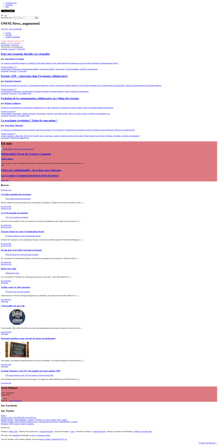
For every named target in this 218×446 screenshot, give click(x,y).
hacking (57, 136)
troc (108, 114)
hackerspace (48, 136)
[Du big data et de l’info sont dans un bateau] (21, 255)
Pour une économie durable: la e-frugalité (25, 53)
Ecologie (4, 49)
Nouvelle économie (57, 91)
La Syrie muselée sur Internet (14, 213)
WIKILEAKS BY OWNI (48, 422)
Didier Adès (13, 431)
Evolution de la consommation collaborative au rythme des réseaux (40, 98)
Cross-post (11, 49)
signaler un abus (6, 418)
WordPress (16, 435)
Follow (3, 416)
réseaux (84, 114)
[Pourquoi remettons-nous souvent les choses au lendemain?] (17, 357)
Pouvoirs (8, 35)
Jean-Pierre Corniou (14, 59)
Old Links (4, 283)
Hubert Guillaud (12, 103)
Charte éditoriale (20, 420)
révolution (117, 136)
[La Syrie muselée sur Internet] (16, 217)
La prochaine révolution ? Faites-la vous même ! (29, 120)
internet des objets (67, 136)
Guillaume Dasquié (46, 431)
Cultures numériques (12, 37)
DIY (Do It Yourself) (31, 136)
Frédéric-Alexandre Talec (143, 431)
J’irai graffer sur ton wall (12, 306)
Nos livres (15, 45)
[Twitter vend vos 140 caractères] (17, 292)
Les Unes (46, 420)
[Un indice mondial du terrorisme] (17, 199)
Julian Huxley (60, 69)
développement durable (30, 69)
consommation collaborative (11, 69)
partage (67, 91)
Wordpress (5, 424)
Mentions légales (7, 420)
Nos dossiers (5, 45)
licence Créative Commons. (24, 424)
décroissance (41, 114)
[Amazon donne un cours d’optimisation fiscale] (23, 236)
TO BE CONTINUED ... (208, 443)
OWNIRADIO (64, 422)
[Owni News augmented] (11, 29)
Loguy (72, 431)
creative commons (7, 136)
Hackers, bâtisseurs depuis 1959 (12, 41)
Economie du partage (41, 91)
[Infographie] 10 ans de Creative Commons (26, 153)
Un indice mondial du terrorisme (16, 194)
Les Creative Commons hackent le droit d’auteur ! (30, 175)
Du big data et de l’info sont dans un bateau (21, 250)
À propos (30, 420)
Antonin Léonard (13, 81)
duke (33, 435)
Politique (109, 136)
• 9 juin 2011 (20, 49)
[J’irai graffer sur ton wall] (17, 324)
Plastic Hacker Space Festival (94, 136)
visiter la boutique (15, 401)
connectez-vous (11, 3)
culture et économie (29, 114)
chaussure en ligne (43, 435)
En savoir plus (6, 206)
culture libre (19, 136)
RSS (7, 7)
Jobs (58, 420)
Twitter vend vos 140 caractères (15, 287)
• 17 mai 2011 (22, 71)
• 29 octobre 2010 (23, 116)
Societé (8, 33)
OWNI (11, 424)
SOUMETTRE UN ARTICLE (25, 418)
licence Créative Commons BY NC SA (53, 439)
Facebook (10, 67)
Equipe (53, 420)
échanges (50, 114)
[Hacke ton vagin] (12, 273)
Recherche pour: (7, 18)
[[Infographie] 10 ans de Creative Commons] (17, 149)
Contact (64, 420)
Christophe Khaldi (98, 431)
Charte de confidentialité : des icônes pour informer (31, 170)
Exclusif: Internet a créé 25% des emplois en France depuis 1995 (30, 371)
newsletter (9, 5)
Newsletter (20, 138)
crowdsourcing (27, 91)
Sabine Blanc (7, 159)
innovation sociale (60, 114)
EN (6, 15)
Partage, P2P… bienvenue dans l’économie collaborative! (34, 76)
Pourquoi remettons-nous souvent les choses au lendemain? (28, 338)
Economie (4, 71)
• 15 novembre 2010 (24, 93)
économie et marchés (47, 69)
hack (41, 136)
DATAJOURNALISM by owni (26, 422)
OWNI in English (7, 422)
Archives (38, 420)
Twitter (3, 67)
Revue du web (6, 190)
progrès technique (72, 69)
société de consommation (89, 69)
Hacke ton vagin (8, 268)
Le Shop (74, 422)
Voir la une (5, 180)
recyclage (77, 114)
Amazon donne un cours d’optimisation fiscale (22, 231)
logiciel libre (78, 136)
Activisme (4, 116)
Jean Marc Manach (14, 125)
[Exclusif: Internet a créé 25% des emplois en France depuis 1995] (29, 375)
